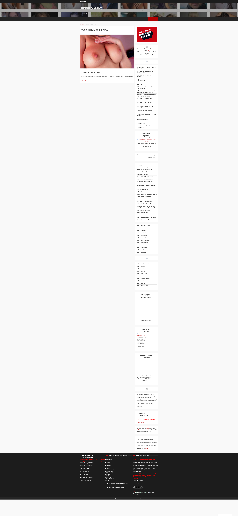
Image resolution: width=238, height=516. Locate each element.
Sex (148, 50)
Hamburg (108, 475)
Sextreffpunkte (96, 19)
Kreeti (139, 498)
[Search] (146, 19)
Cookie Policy (136, 483)
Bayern (107, 480)
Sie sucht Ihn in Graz (107, 51)
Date (147, 428)
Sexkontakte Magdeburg (142, 235)
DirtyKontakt (91, 8)
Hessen (107, 466)
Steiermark (145, 280)
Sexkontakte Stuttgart (142, 247)
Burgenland (145, 288)
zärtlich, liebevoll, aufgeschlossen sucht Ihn (147, 194)
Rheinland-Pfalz (109, 477)
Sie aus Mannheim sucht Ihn (143, 210)
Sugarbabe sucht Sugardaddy (86, 480)
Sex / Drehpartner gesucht (85, 471)
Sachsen (108, 462)
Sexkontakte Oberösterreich (143, 278)
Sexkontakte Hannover (142, 249)
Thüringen (108, 465)
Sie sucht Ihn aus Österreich (86, 464)
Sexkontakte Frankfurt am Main (144, 245)
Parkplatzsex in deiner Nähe (86, 467)
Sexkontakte (140, 276)
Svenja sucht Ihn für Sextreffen (144, 196)
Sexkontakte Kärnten (142, 273)
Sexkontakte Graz (141, 266)
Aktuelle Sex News (84, 474)
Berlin (107, 457)
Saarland (108, 468)
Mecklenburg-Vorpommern (112, 460)
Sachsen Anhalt (109, 463)
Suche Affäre (140, 191)
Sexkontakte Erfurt (141, 252)
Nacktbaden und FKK (84, 468)
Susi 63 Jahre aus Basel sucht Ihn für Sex (146, 217)
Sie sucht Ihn (140, 68)
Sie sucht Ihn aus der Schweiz (86, 465)
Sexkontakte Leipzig (141, 237)
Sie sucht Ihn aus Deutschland (86, 462)
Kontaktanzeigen (85, 19)
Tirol (144, 283)
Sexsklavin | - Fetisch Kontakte (86, 475)
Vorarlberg (145, 285)
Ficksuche (133, 19)
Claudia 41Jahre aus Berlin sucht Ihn (145, 179)
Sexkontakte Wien (141, 268)
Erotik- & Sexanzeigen (109, 19)
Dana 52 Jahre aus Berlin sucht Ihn (145, 176)
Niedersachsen (109, 471)
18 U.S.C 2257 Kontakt (138, 480)
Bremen (108, 474)
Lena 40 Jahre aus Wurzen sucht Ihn (145, 169)
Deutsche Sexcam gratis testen (86, 477)
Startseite (82, 24)
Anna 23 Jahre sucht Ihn (142, 215)
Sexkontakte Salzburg (142, 271)
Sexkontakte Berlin (141, 228)
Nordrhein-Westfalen (111, 469)
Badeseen (151, 396)
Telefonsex (82, 472)
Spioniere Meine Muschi (142, 212)
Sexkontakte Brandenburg (143, 240)
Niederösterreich (147, 276)
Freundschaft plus (122, 19)
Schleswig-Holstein (110, 472)
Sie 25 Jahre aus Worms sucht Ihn (144, 201)
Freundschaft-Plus (149, 67)
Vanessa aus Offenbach (142, 174)
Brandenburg (109, 459)
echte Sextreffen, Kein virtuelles (144, 203)
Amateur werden (140, 422)
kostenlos (147, 448)
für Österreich (143, 264)
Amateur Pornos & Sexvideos (86, 478)
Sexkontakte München (142, 233)
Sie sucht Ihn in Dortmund (143, 219)
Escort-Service (83, 470)
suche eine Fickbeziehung (143, 189)
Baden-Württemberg (110, 478)
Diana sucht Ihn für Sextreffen (144, 199)
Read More (84, 80)
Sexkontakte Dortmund (142, 242)
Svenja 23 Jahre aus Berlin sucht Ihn (145, 171)
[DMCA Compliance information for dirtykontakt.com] (138, 487)
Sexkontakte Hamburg (142, 230)
